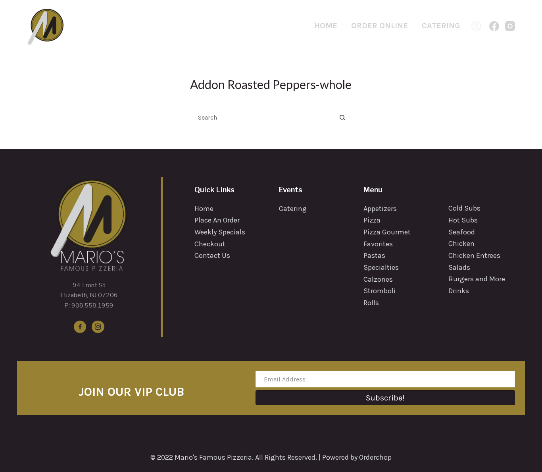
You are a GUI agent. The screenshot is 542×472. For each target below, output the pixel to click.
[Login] (476, 26)
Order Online (379, 25)
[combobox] (263, 117)
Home (325, 25)
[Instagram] (510, 26)
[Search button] (342, 117)
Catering (441, 25)
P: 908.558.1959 (88, 305)
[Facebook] (494, 26)
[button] (385, 397)
